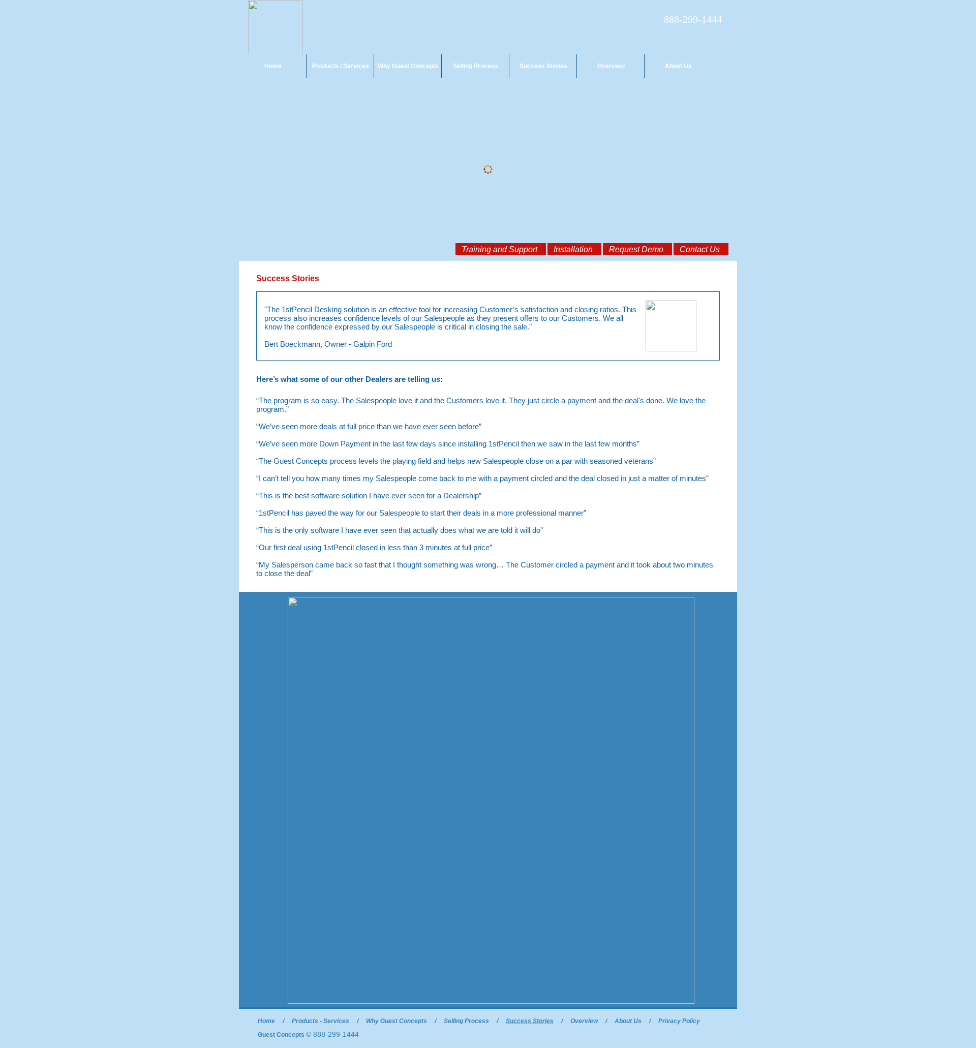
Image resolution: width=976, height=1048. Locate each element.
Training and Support (499, 249)
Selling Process (475, 66)
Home (273, 66)
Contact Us (700, 249)
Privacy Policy (679, 1021)
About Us (678, 66)
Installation (573, 249)
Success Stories (543, 66)
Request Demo (636, 249)
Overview (611, 66)
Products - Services (320, 1021)
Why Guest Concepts (408, 66)
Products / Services (340, 66)
